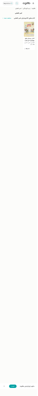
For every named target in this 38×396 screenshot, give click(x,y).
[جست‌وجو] (17, 3)
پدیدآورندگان (26, 8)
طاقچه (33, 8)
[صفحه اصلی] (26, 3)
